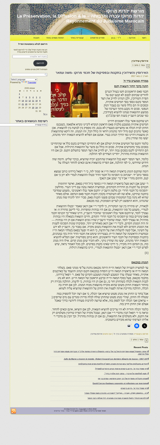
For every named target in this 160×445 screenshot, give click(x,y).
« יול (45, 114)
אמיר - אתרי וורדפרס (62, 411)
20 (26, 104)
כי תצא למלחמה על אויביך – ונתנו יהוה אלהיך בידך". (126, 374)
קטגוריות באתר (77, 38)
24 (36, 108)
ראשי (144, 38)
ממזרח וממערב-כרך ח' (123, 334)
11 (33, 101)
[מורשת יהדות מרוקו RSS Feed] (13, 411)
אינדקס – (131, 38)
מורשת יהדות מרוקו (125, 11)
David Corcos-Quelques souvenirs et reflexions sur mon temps (121, 383)
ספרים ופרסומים (97, 38)
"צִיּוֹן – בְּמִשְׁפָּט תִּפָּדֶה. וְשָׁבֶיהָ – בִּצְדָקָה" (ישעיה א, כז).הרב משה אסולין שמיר (116, 393)
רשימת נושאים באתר (55, 38)
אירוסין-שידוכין (96, 334)
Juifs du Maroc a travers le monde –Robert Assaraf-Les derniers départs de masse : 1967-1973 (106, 359)
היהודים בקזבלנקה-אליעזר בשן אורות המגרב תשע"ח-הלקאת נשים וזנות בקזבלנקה (113, 364)
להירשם (40, 63)
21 (23, 104)
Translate (32, 82)
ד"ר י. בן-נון (116, 38)
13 (26, 101)
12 (30, 101)
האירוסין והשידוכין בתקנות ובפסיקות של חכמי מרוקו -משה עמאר (102, 72)
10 (36, 101)
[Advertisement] (91, 49)
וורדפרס (92, 411)
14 (23, 101)
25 (33, 108)
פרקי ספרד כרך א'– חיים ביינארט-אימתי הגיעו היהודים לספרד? (122, 369)
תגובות (36, 38)
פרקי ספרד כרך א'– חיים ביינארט (135, 388)
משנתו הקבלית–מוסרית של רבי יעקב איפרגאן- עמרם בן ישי (123, 379)
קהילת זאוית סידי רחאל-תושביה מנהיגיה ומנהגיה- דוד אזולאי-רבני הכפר (118, 398)
